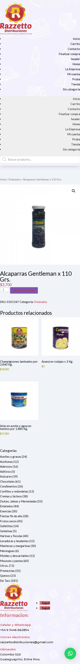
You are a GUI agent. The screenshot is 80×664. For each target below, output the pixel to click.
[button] (73, 190)
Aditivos (5, 471)
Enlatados (15, 179)
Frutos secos (8, 521)
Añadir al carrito (24, 290)
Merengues (7, 551)
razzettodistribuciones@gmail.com (26, 642)
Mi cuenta (73, 74)
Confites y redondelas (14, 491)
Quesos (5, 575)
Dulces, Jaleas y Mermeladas (18, 501)
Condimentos (8, 486)
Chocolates (7, 481)
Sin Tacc (5, 580)
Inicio (76, 38)
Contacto (74, 49)
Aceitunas (6, 461)
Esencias (5, 511)
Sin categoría (71, 89)
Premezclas (7, 570)
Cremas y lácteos (11, 496)
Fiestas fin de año (11, 516)
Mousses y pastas (11, 561)
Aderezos (6, 466)
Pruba (76, 79)
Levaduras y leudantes (14, 541)
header (75, 59)
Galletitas (6, 526)
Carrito (75, 43)
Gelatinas (6, 531)
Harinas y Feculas (11, 536)
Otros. (4, 565)
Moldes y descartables (14, 555)
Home (76, 64)
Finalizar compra (69, 54)
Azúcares (6, 476)
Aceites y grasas (10, 456)
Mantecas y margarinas (15, 546)
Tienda (75, 84)
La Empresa (72, 69)
